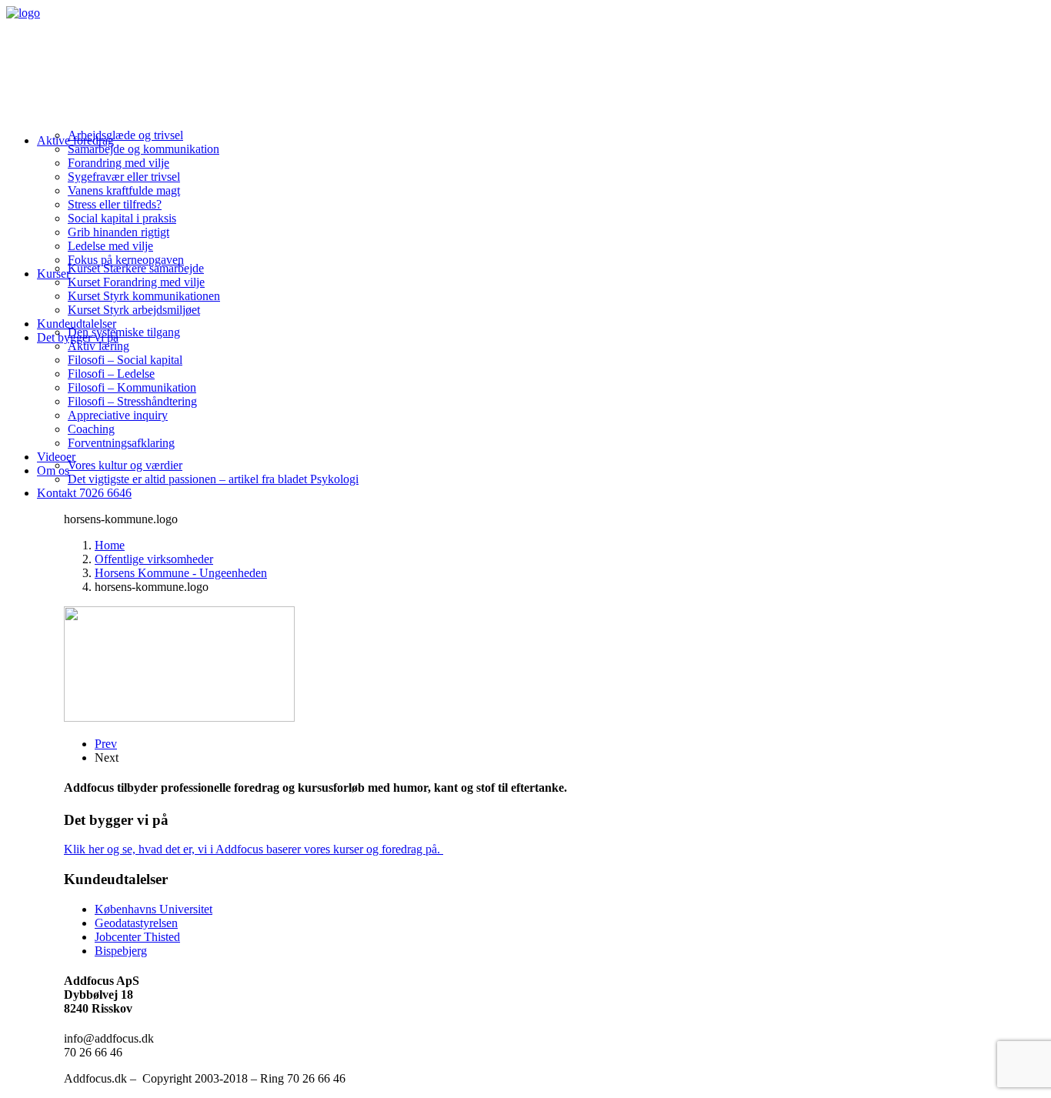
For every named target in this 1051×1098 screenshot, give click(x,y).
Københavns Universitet (153, 909)
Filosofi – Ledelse (111, 373)
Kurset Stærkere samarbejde (136, 268)
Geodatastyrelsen (136, 922)
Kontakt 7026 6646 (84, 492)
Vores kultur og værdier (125, 465)
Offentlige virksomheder (154, 559)
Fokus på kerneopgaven (126, 259)
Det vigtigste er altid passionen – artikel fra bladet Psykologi (213, 479)
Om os (53, 470)
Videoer (56, 456)
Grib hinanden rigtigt (118, 232)
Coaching (91, 429)
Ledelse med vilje (110, 245)
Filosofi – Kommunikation (132, 387)
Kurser (53, 273)
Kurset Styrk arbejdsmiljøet (134, 309)
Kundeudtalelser (76, 323)
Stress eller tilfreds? (115, 204)
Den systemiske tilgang (124, 332)
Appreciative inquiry (118, 415)
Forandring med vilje (118, 162)
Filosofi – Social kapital (125, 359)
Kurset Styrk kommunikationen (144, 295)
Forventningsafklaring (121, 442)
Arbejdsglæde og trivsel (125, 135)
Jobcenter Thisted (137, 936)
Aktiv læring (98, 345)
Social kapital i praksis (122, 218)
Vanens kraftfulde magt (124, 190)
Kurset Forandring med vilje (136, 282)
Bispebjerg (121, 950)
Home (110, 545)
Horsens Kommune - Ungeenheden (181, 572)
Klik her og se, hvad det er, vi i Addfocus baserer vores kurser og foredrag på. (253, 849)
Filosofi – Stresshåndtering (132, 401)
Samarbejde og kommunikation (143, 148)
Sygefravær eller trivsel (124, 176)
